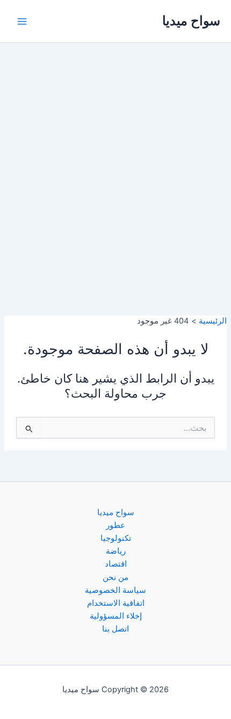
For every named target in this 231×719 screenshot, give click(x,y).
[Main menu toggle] (22, 21)
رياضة (116, 551)
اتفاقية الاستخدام (116, 603)
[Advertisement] (115, 163)
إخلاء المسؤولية (116, 616)
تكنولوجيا (115, 538)
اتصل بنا (115, 629)
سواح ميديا (191, 20)
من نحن (115, 577)
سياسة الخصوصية (115, 590)
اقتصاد (116, 564)
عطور (115, 525)
